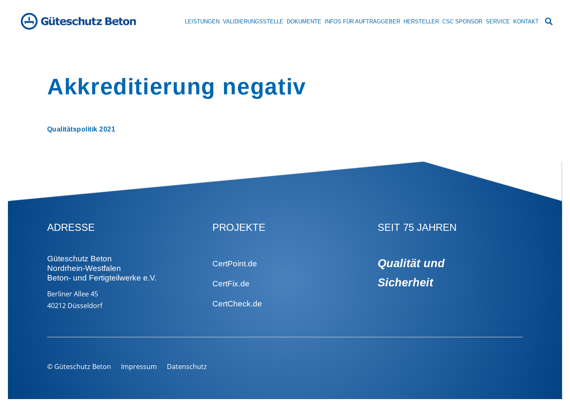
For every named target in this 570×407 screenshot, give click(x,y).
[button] (548, 21)
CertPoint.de (234, 263)
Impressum (139, 366)
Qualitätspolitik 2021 (81, 129)
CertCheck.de (237, 303)
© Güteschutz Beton (79, 366)
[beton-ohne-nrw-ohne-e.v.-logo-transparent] (89, 21)
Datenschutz (187, 366)
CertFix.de (231, 283)
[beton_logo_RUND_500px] (29, 21)
